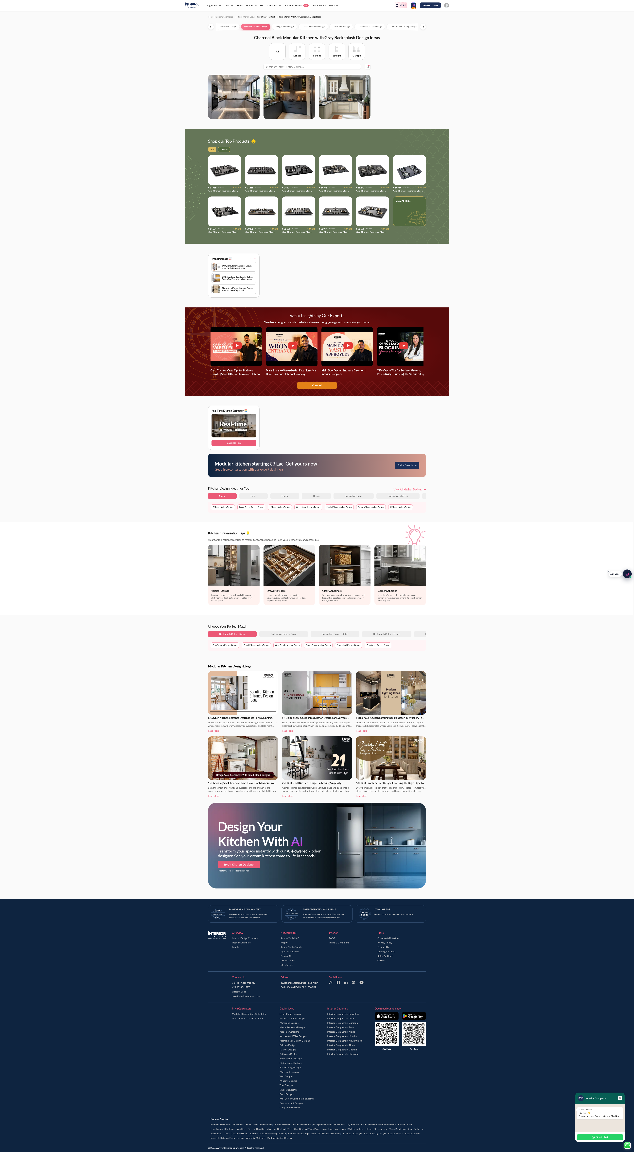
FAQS (332, 938)
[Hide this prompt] (608, 569)
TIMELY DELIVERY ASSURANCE (319, 909)
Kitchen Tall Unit (395, 1133)
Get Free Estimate (430, 5)
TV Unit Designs (288, 1049)
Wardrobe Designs (289, 1023)
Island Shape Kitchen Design (251, 507)
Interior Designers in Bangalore (343, 1014)
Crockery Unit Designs (291, 1103)
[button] (620, 571)
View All (317, 385)
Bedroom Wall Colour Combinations (227, 1124)
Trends (235, 947)
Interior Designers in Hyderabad (343, 1054)
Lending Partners (386, 951)
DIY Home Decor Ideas (329, 1133)
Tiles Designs (286, 1085)
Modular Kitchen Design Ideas (248, 17)
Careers (381, 960)
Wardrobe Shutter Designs (279, 1138)
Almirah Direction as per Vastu (301, 1133)
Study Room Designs (290, 1107)
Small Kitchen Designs (351, 1133)
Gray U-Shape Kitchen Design (256, 645)
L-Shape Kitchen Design (280, 507)
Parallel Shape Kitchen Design (339, 507)
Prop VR (285, 942)
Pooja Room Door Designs (334, 1129)
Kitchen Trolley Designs (375, 1133)
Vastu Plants (314, 1129)
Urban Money (288, 960)
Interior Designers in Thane (341, 1045)
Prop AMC (286, 956)
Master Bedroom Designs (292, 1027)
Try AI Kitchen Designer (239, 864)
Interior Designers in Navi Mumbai (345, 1040)
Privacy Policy (384, 942)
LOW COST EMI (382, 909)
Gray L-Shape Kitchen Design (318, 645)
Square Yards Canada (291, 947)
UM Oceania (287, 965)
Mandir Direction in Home (236, 1133)
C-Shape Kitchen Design (222, 507)
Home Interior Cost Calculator (247, 1018)
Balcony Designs (288, 1045)
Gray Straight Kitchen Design (224, 645)
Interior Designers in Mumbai (342, 1036)
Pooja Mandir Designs (291, 1058)
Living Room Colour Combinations (329, 1124)
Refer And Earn (385, 956)
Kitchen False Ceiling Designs (295, 1040)
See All (253, 259)
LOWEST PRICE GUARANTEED (245, 909)
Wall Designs (286, 1076)
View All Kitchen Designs (408, 489)
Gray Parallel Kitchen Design (287, 645)
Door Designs (287, 1094)
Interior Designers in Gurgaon (342, 1023)
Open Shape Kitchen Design (308, 507)
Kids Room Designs (289, 1031)
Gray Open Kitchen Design (378, 645)
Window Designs (288, 1081)
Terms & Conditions (339, 942)
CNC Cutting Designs (296, 1129)
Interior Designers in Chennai (342, 1049)
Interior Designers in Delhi (340, 1018)
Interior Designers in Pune (340, 1027)
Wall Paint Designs (289, 1072)
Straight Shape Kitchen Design (371, 507)
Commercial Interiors (388, 938)
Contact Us (383, 947)
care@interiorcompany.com (246, 996)
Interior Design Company (245, 938)
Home (210, 17)
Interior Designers (241, 942)
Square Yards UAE (290, 938)
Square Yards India (290, 951)
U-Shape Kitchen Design (400, 507)
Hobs (407, 201)
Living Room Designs (290, 1014)
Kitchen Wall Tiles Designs (293, 1036)
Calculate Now (234, 443)
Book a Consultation (407, 465)
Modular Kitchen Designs (293, 1018)
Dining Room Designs (290, 1063)
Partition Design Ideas (235, 1129)
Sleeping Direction (256, 1129)
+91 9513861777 (241, 987)
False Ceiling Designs (290, 1067)
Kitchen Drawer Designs (232, 1138)
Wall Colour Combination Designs (297, 1098)
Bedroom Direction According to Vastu (268, 1133)
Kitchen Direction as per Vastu (380, 1129)
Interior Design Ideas (224, 17)
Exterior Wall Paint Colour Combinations (292, 1124)
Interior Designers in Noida (341, 1031)
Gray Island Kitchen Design (348, 645)
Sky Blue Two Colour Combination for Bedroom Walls (371, 1124)
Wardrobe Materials (255, 1138)
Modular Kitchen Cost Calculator (249, 1014)
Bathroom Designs (289, 1054)
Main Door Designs (276, 1129)
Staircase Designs (288, 1089)
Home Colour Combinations (259, 1124)
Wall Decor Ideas (356, 1129)
